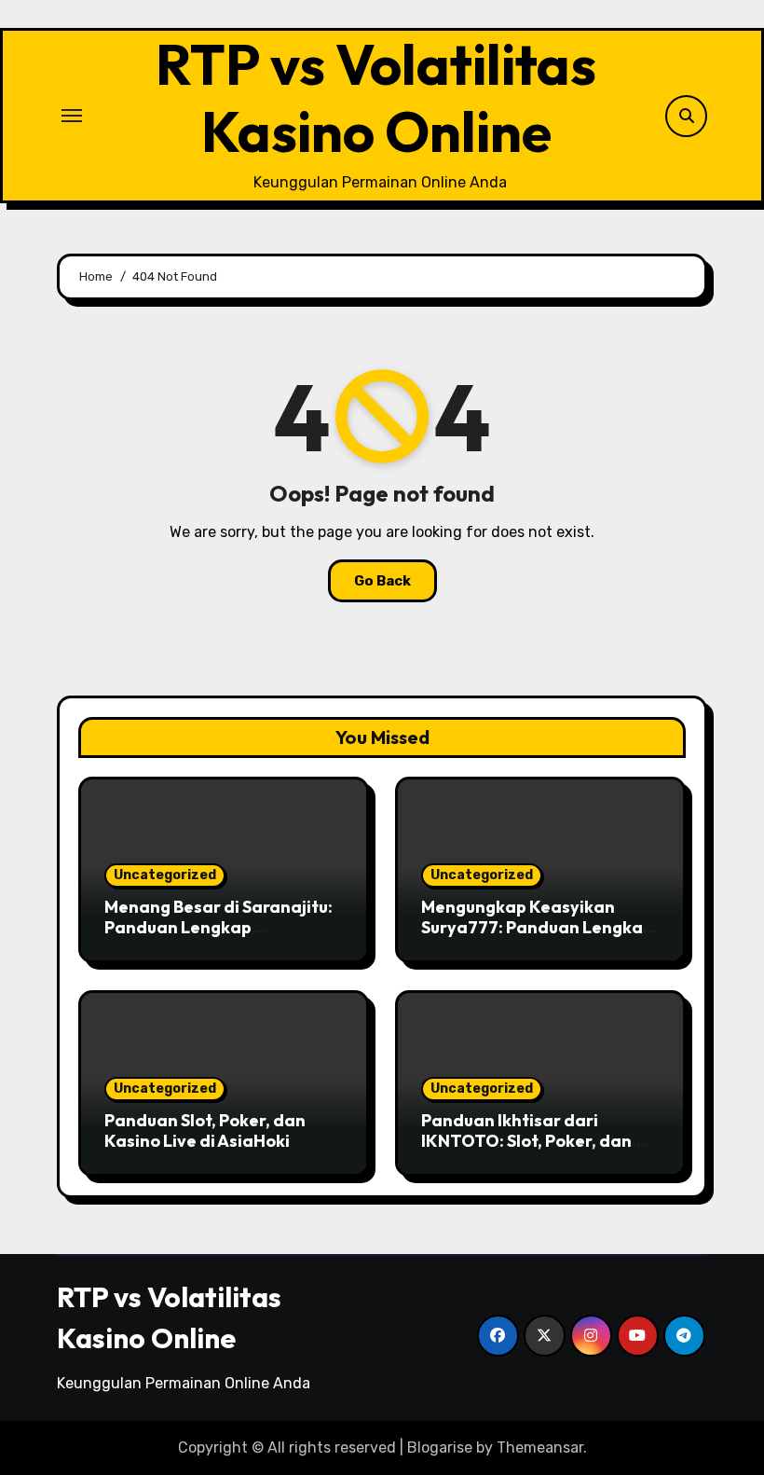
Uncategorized (165, 875)
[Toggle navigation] (72, 115)
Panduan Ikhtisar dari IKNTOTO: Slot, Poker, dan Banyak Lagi (526, 1140)
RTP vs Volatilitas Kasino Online (376, 98)
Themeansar (540, 1447)
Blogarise (439, 1447)
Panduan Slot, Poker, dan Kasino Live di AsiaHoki (205, 1130)
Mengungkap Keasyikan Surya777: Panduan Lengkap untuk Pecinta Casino (537, 927)
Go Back (382, 580)
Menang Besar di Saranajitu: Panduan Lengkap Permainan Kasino (218, 927)
